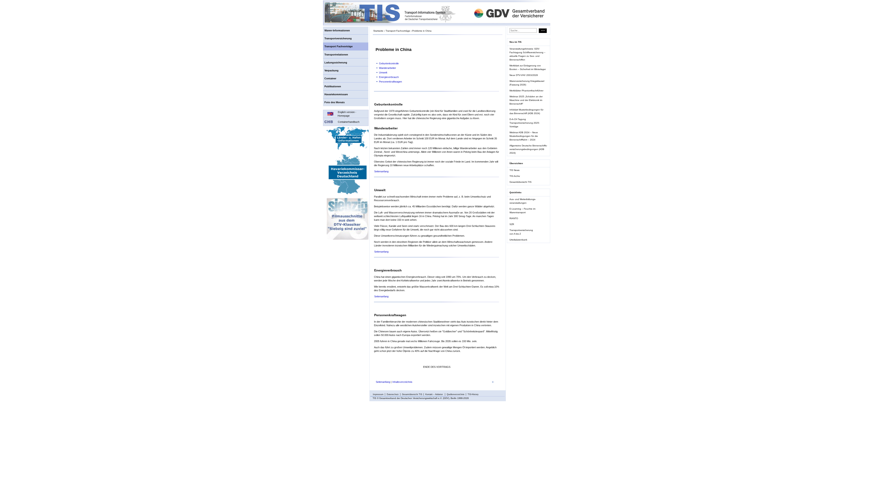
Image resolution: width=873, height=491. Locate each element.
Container (330, 78)
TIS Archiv (514, 176)
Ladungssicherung (335, 62)
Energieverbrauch (389, 77)
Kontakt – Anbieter (434, 394)
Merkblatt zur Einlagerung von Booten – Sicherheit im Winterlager (527, 67)
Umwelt (383, 72)
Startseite (378, 31)
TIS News (514, 170)
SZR (511, 224)
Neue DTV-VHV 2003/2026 (523, 75)
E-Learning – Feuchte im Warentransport (522, 211)
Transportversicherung (338, 38)
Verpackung (331, 70)
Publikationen (332, 86)
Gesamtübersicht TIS (520, 182)
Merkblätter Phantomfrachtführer (526, 90)
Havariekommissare (336, 94)
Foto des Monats (334, 102)
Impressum (378, 394)
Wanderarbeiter (387, 68)
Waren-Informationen (337, 30)
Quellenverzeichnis (455, 394)
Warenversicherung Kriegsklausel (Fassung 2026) (526, 83)
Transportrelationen (336, 54)
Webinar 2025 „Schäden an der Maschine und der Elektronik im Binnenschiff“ (526, 100)
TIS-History (473, 394)
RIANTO (513, 218)
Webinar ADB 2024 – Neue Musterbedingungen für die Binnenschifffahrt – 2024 (523, 136)
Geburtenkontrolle (389, 63)
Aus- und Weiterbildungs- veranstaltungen (522, 201)
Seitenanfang (381, 171)
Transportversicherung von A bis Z (521, 232)
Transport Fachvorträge (338, 46)
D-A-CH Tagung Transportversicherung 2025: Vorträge (524, 123)
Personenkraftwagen (390, 81)
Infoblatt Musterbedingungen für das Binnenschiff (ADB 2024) (526, 111)
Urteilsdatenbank (518, 239)
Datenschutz (393, 394)
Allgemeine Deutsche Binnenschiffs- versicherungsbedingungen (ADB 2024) (528, 149)
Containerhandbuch (348, 121)
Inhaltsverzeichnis (402, 382)
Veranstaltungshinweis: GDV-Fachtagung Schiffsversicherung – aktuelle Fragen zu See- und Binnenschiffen (527, 54)
